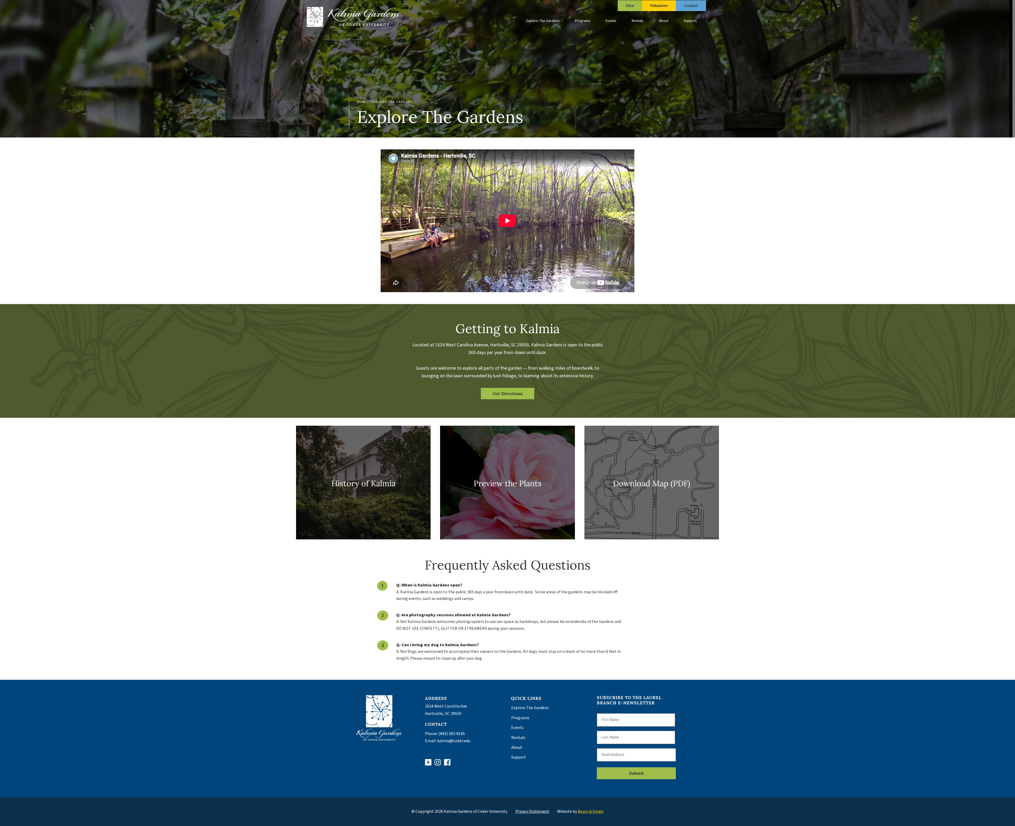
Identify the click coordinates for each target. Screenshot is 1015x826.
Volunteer (659, 5)
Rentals (638, 21)
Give (630, 5)
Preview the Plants (508, 483)
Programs (582, 21)
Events (611, 21)
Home (362, 102)
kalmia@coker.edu (453, 741)
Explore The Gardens (543, 21)
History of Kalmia (363, 483)
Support (690, 21)
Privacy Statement (532, 811)
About (663, 21)
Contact (691, 5)
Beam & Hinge (590, 811)
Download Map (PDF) (651, 483)
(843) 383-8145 (452, 734)
